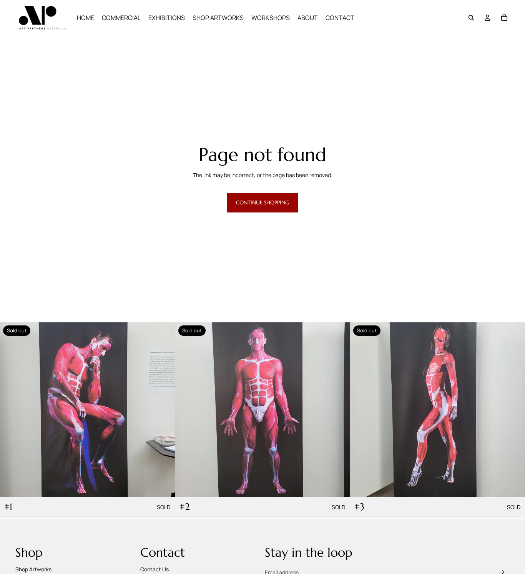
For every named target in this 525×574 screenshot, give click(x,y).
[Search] (471, 17)
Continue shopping (262, 202)
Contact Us (154, 568)
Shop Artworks (33, 568)
